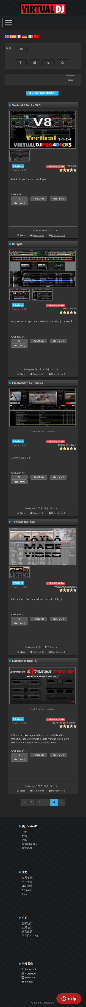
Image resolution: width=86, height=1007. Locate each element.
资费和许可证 (30, 844)
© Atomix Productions (43, 1002)
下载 (24, 832)
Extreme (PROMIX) (24, 661)
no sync (17, 244)
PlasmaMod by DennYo (27, 383)
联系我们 (27, 927)
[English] (7, 36)
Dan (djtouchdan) (67, 586)
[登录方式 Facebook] (21, 62)
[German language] (24, 36)
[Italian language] (30, 36)
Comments (38, 235)
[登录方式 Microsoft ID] (34, 62)
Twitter (28, 981)
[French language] (18, 36)
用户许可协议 (30, 935)
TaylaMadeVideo (23, 522)
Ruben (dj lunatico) (66, 722)
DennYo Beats (69, 445)
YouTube (30, 973)
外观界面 (27, 848)
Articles (26, 890)
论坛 (24, 893)
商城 (24, 836)
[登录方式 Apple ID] (48, 62)
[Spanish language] (12, 36)
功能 (24, 840)
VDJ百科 (27, 885)
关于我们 (27, 923)
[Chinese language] (36, 36)
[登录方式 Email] (21, 49)
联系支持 (27, 877)
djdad (73, 165)
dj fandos (71, 308)
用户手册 (27, 882)
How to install (58, 235)
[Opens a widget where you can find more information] (68, 999)
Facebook (29, 969)
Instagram (30, 977)
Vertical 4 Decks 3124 (27, 105)
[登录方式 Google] (62, 62)
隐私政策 (27, 931)
